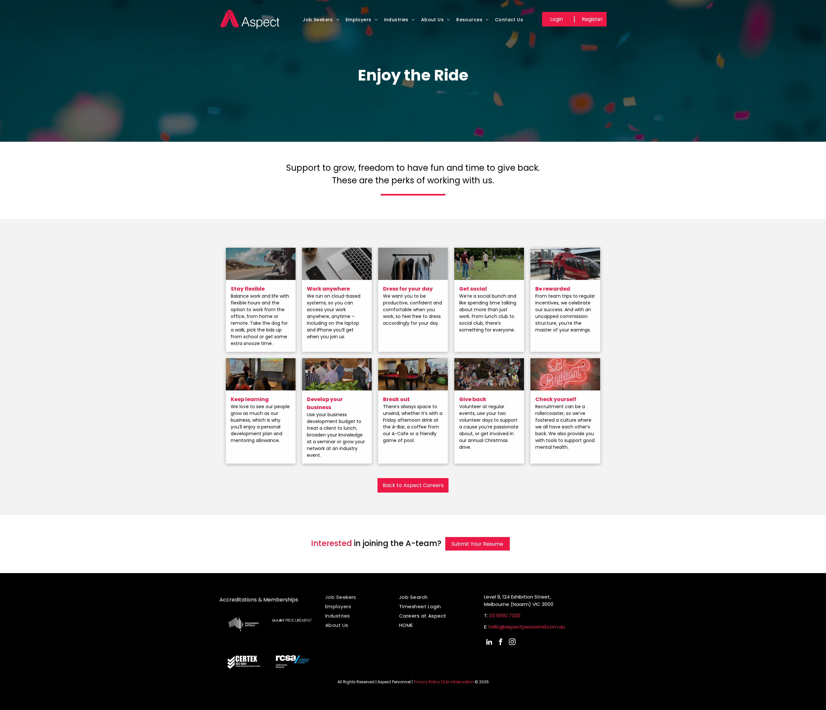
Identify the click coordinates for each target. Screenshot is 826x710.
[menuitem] (320, 21)
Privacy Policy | (428, 682)
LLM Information (458, 682)
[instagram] (512, 643)
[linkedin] (489, 643)
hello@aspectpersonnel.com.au (527, 626)
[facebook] (501, 643)
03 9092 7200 (504, 615)
